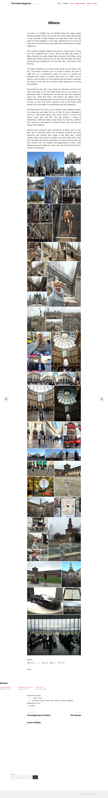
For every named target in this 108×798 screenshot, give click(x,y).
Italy (35, 698)
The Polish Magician (21, 3)
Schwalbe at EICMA (5, 687)
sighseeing (31, 703)
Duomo (42, 700)
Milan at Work (39, 687)
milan (52, 700)
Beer (72, 3)
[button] (45, 164)
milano (57, 700)
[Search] (35, 777)
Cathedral (35, 700)
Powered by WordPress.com (87, 794)
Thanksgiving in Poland (38, 715)
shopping (69, 700)
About (89, 3)
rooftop (62, 700)
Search (13, 774)
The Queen (75, 715)
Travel (65, 3)
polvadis (32, 706)
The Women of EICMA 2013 (25, 687)
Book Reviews (80, 3)
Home (59, 3)
